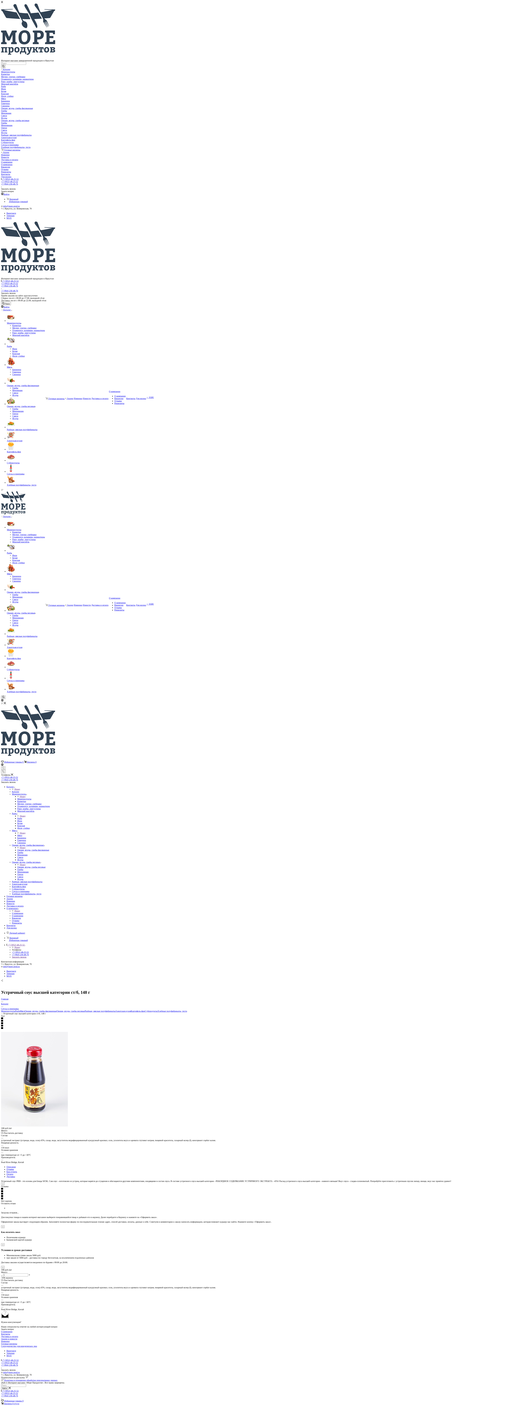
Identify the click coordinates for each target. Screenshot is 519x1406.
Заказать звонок (19, 957)
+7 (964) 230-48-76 (9, 291)
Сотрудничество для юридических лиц (19, 1346)
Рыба (19, 818)
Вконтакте (11, 213)
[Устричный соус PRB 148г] (34, 1126)
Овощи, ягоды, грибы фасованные (33, 850)
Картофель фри (138, 1011)
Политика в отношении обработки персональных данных (30, 1380)
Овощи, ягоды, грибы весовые (31, 867)
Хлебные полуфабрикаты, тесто (172, 1011)
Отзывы (10, 1169)
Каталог (15, 792)
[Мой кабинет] (2, 701)
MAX (9, 218)
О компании (17, 913)
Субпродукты (151, 1011)
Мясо (19, 835)
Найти (4, 1388)
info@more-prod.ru (11, 206)
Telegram (10, 215)
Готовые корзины (9, 1344)
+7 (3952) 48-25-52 (10, 179)
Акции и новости (9, 1339)
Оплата (9, 1174)
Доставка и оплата (9, 1336)
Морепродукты (24, 799)
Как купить (11, 1172)
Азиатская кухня (123, 1011)
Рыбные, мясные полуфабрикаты (100, 1011)
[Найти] (3, 66)
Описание (11, 1167)
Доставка (10, 1176)
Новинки (5, 1341)
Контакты (5, 1334)
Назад (17, 789)
